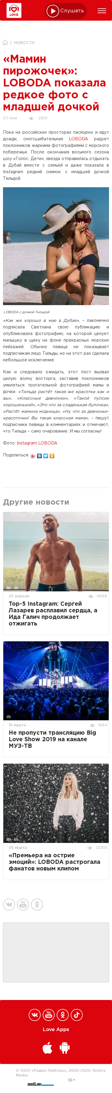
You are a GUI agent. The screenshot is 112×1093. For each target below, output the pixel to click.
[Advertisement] (56, 953)
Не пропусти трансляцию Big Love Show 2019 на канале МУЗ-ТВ (52, 739)
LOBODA (78, 139)
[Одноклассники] (52, 454)
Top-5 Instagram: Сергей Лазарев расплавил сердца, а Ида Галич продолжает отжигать (53, 614)
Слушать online (72, 11)
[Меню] (102, 10)
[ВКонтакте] (39, 454)
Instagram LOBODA (37, 443)
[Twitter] (46, 454)
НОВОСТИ (24, 43)
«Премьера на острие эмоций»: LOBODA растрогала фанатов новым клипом (54, 862)
